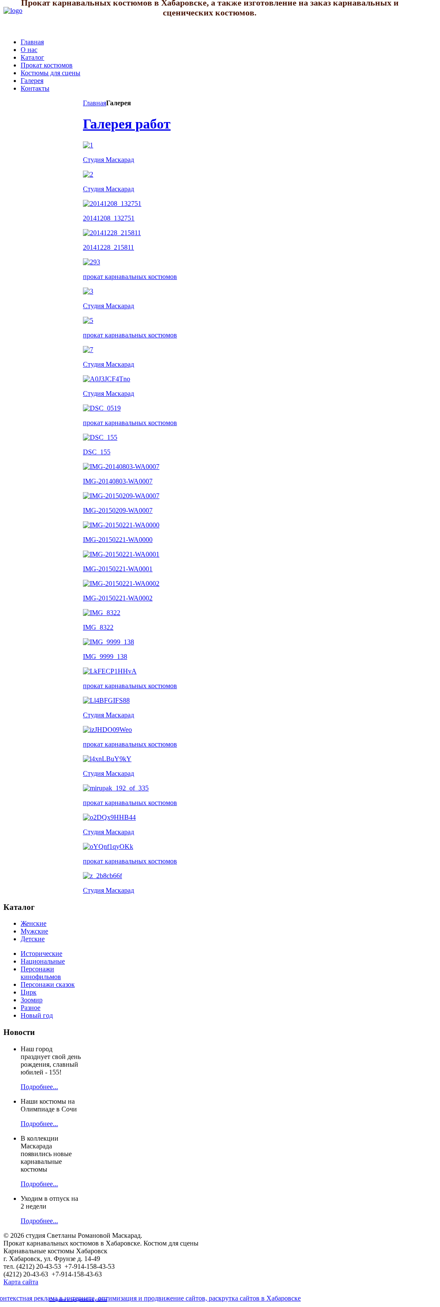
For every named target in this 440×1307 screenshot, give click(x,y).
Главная (94, 103)
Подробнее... (39, 1086)
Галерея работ (127, 124)
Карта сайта (20, 1282)
